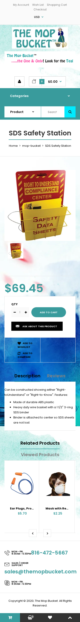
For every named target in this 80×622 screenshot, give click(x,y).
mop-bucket (31, 146)
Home (13, 146)
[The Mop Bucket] (40, 48)
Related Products (40, 443)
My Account (21, 5)
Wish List (38, 5)
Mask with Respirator (63, 508)
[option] (40, 205)
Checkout (40, 9)
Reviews (56, 376)
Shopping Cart (57, 5)
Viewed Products (40, 455)
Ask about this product (39, 326)
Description (27, 376)
